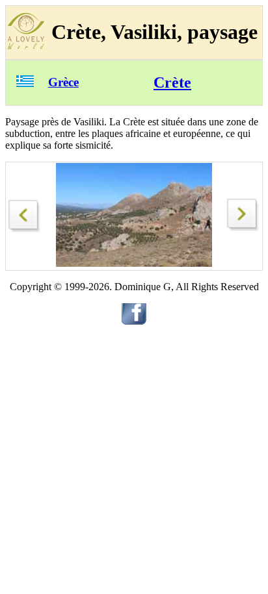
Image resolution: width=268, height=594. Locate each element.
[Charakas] (243, 227)
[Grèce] (25, 83)
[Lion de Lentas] (24, 212)
